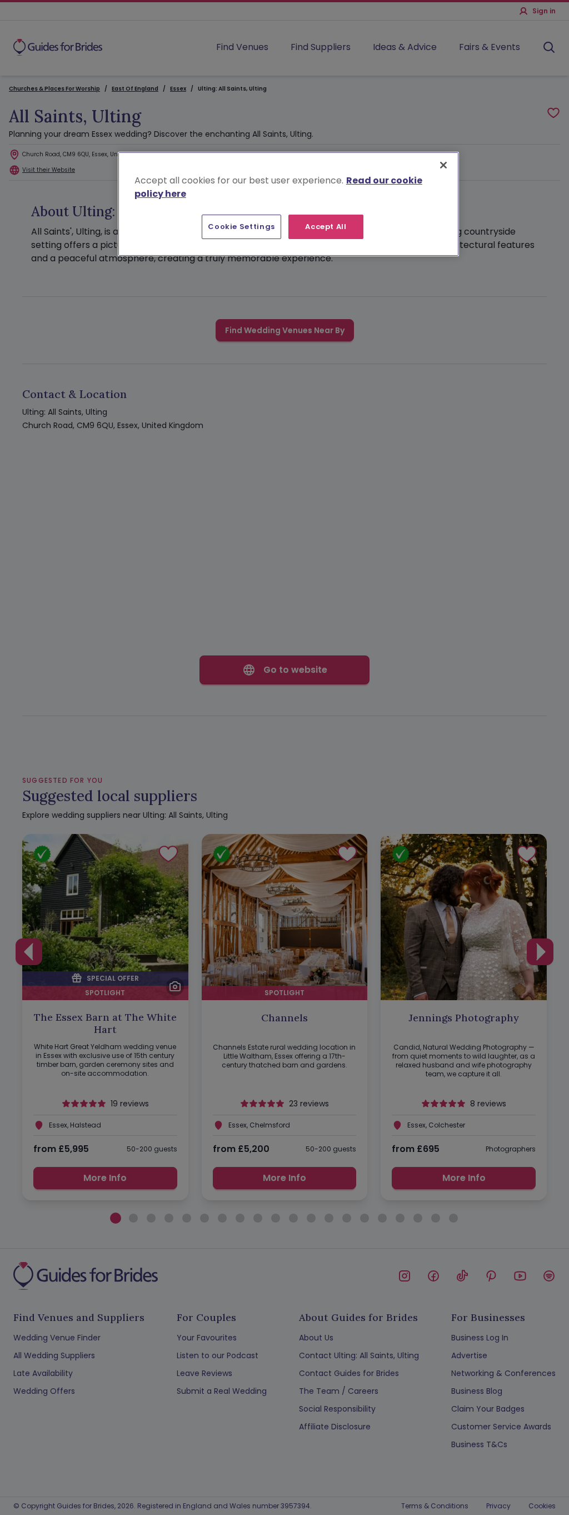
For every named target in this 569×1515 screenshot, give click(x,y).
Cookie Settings (241, 226)
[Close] (443, 165)
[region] (288, 204)
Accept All (326, 226)
